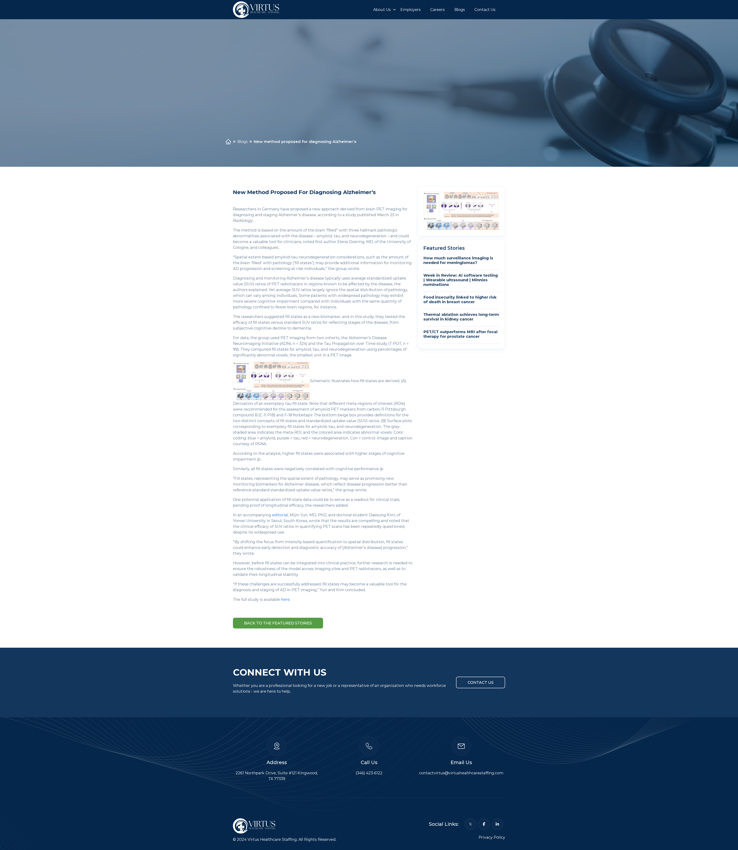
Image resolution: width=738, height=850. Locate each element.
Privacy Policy (492, 837)
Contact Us (485, 9)
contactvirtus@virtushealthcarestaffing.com (461, 773)
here (285, 599)
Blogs (459, 9)
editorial (280, 515)
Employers (410, 9)
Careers (437, 9)
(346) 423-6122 (369, 773)
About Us (382, 9)
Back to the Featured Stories (278, 623)
